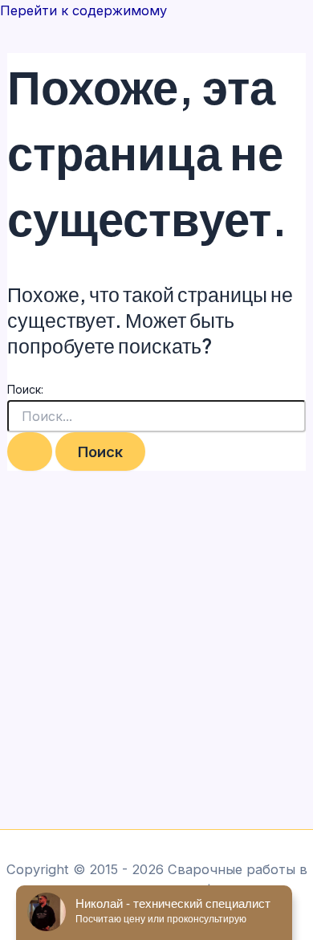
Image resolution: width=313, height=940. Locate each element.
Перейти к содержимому (83, 10)
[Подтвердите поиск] (29, 451)
